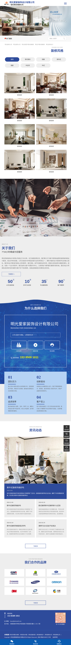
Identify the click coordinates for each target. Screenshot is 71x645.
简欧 (12, 65)
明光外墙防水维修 (14, 634)
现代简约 (27, 59)
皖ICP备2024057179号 (44, 637)
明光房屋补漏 (32, 634)
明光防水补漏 (23, 634)
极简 (12, 59)
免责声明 (54, 637)
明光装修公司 (8, 44)
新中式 (59, 59)
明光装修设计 (40, 634)
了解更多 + (11, 274)
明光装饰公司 (17, 44)
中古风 (28, 65)
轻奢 (43, 59)
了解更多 (35, 546)
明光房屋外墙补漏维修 (28, 44)
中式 (43, 65)
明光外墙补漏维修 (40, 44)
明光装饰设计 (49, 44)
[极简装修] (19, 83)
